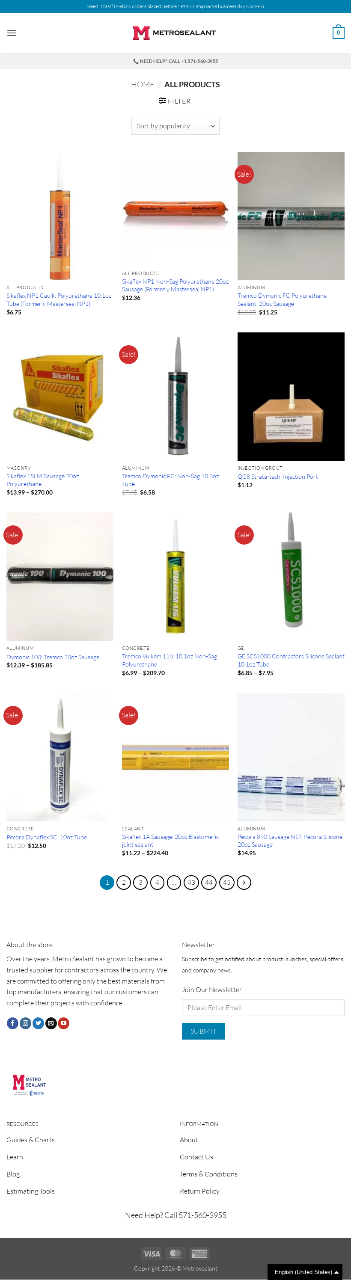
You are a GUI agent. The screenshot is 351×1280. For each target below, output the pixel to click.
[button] (11, 32)
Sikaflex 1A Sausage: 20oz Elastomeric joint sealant (170, 840)
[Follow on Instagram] (25, 1023)
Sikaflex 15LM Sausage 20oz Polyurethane (42, 480)
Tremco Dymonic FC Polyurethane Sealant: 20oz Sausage (282, 299)
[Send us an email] (51, 1023)
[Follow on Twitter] (38, 1023)
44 (209, 882)
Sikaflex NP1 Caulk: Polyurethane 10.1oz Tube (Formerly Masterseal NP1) (58, 299)
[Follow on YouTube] (63, 1023)
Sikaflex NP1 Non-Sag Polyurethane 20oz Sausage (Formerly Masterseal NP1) (175, 285)
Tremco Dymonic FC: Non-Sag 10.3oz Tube (170, 480)
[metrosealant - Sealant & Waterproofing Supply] (175, 33)
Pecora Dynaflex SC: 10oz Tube (46, 837)
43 (191, 882)
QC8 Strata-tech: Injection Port (278, 476)
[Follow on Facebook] (12, 1023)
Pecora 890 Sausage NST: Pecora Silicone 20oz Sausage (290, 840)
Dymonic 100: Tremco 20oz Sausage (52, 657)
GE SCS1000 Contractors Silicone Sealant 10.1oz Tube (291, 660)
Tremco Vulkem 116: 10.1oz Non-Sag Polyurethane (169, 660)
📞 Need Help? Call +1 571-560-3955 (175, 61)
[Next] (244, 882)
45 (227, 882)
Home (143, 84)
